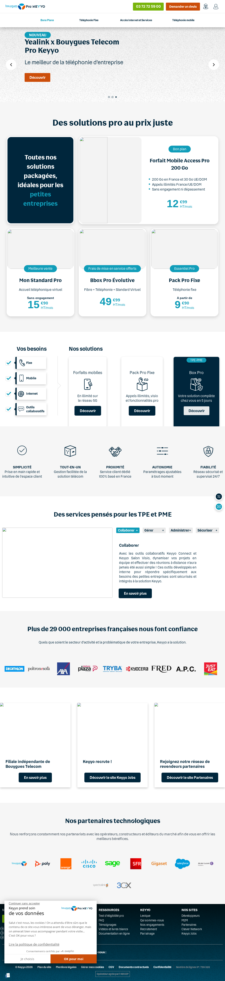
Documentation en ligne (114, 933)
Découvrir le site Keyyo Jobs (112, 777)
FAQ (101, 920)
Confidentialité (162, 966)
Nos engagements (152, 924)
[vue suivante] (214, 64)
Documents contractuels (134, 966)
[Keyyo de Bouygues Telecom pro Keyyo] (25, 6)
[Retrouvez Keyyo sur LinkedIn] (122, 952)
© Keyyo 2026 (24, 966)
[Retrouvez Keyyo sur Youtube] (133, 952)
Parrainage (147, 933)
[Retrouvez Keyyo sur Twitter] (111, 952)
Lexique (145, 915)
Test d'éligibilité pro (111, 915)
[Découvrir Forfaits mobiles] (88, 392)
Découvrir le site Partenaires (190, 777)
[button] (8, 975)
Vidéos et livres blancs (113, 929)
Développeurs (190, 915)
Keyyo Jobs (189, 933)
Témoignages (107, 924)
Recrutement (148, 929)
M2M (184, 920)
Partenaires (188, 924)
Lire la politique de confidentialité (34, 944)
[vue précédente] (11, 64)
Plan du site (44, 966)
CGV (111, 966)
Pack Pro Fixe (142, 372)
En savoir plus (135, 593)
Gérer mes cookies (92, 966)
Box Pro (196, 372)
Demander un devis (183, 6)
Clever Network (191, 929)
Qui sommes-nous (152, 920)
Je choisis (27, 959)
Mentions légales (66, 966)
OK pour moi (73, 959)
